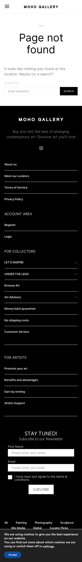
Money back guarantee (20, 308)
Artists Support (14, 403)
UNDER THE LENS (16, 274)
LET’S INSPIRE (14, 262)
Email (11, 461)
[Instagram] (41, 148)
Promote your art (15, 368)
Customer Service (16, 331)
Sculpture (67, 522)
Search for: (11, 83)
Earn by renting (14, 391)
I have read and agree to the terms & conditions (40, 478)
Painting (21, 522)
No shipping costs (16, 320)
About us (10, 164)
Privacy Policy (13, 199)
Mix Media (18, 528)
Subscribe (41, 489)
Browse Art (12, 285)
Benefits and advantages (21, 380)
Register (10, 225)
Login (8, 236)
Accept (13, 554)
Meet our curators (16, 176)
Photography (43, 522)
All (6, 522)
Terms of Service (16, 187)
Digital (37, 528)
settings (48, 547)
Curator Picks (59, 528)
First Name (15, 446)
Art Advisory (12, 297)
